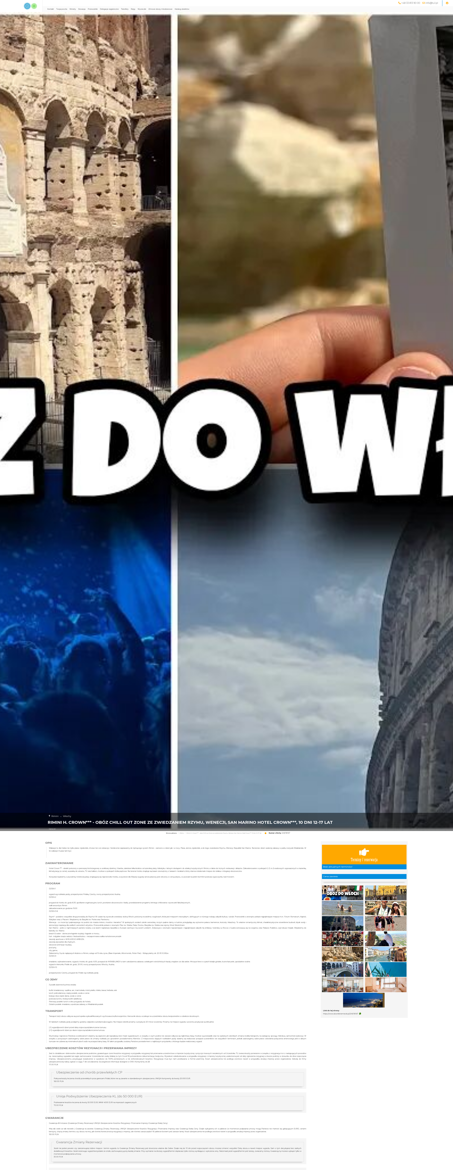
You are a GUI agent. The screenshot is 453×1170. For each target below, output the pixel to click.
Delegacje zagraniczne (109, 9)
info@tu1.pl (431, 3)
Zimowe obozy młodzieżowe (160, 9)
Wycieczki (142, 9)
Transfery (124, 9)
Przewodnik (93, 9)
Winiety (72, 9)
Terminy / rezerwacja (364, 859)
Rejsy (133, 9)
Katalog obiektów (182, 9)
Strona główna (171, 833)
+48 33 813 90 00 (410, 3)
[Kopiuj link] (360, 1013)
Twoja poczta (61, 9)
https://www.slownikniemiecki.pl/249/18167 (340, 1014)
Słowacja (81, 9)
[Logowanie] (447, 3)
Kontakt (50, 9)
